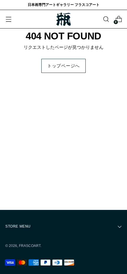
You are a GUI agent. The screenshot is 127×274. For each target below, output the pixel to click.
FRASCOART (29, 246)
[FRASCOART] (63, 19)
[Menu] (8, 19)
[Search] (106, 19)
